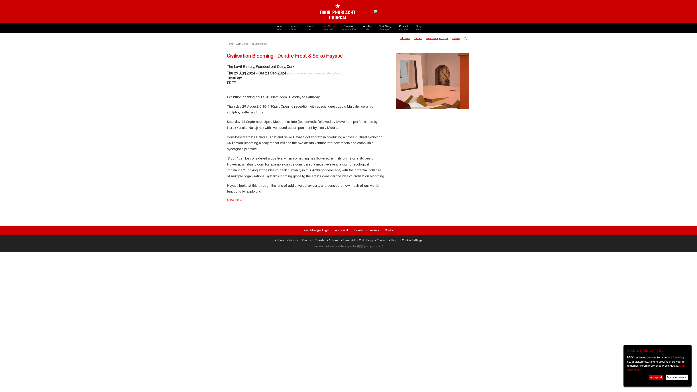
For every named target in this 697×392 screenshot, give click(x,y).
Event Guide (328, 28)
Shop (418, 28)
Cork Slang (385, 28)
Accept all (656, 377)
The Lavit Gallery (258, 43)
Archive (456, 38)
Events (306, 240)
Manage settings (677, 377)
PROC (360, 246)
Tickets (309, 28)
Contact (403, 28)
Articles (367, 28)
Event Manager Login (315, 230)
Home (279, 28)
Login (437, 38)
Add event (341, 230)
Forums (294, 28)
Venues (374, 230)
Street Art (349, 28)
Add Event (405, 38)
